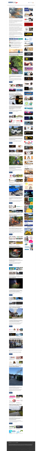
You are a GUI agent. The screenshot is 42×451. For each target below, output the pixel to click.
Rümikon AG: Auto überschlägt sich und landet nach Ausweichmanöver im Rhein (16, 54)
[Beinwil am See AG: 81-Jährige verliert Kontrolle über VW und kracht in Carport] (16, 131)
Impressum (10, 442)
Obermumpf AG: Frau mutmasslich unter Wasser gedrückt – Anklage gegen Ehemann (15, 94)
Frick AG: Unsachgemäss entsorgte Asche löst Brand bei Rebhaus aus (16, 277)
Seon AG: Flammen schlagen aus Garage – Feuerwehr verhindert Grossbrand (15, 366)
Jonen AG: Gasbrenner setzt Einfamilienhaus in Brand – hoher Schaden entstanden (15, 307)
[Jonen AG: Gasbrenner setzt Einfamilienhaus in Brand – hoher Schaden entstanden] (16, 313)
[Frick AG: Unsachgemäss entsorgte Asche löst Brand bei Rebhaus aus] (16, 283)
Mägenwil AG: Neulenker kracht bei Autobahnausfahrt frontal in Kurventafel (15, 246)
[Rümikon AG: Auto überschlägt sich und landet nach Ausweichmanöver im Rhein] (16, 65)
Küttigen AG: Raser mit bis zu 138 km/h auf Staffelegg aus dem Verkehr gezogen (15, 155)
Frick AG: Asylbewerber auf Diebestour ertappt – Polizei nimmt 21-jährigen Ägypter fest (16, 338)
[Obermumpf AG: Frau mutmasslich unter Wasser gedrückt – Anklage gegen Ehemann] (16, 99)
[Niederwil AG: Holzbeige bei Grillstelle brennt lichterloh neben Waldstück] (16, 221)
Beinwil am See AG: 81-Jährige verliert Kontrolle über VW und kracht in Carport (15, 125)
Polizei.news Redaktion (13, 196)
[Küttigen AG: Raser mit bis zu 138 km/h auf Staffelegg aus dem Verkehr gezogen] (16, 160)
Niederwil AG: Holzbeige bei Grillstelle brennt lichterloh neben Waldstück (15, 215)
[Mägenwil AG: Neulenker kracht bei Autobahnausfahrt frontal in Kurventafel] (16, 253)
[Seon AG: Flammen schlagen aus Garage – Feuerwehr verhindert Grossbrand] (16, 376)
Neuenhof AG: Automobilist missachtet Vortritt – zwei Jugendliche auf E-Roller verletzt (15, 184)
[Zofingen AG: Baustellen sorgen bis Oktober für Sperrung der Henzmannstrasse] (16, 411)
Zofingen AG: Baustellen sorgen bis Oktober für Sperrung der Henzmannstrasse (15, 405)
